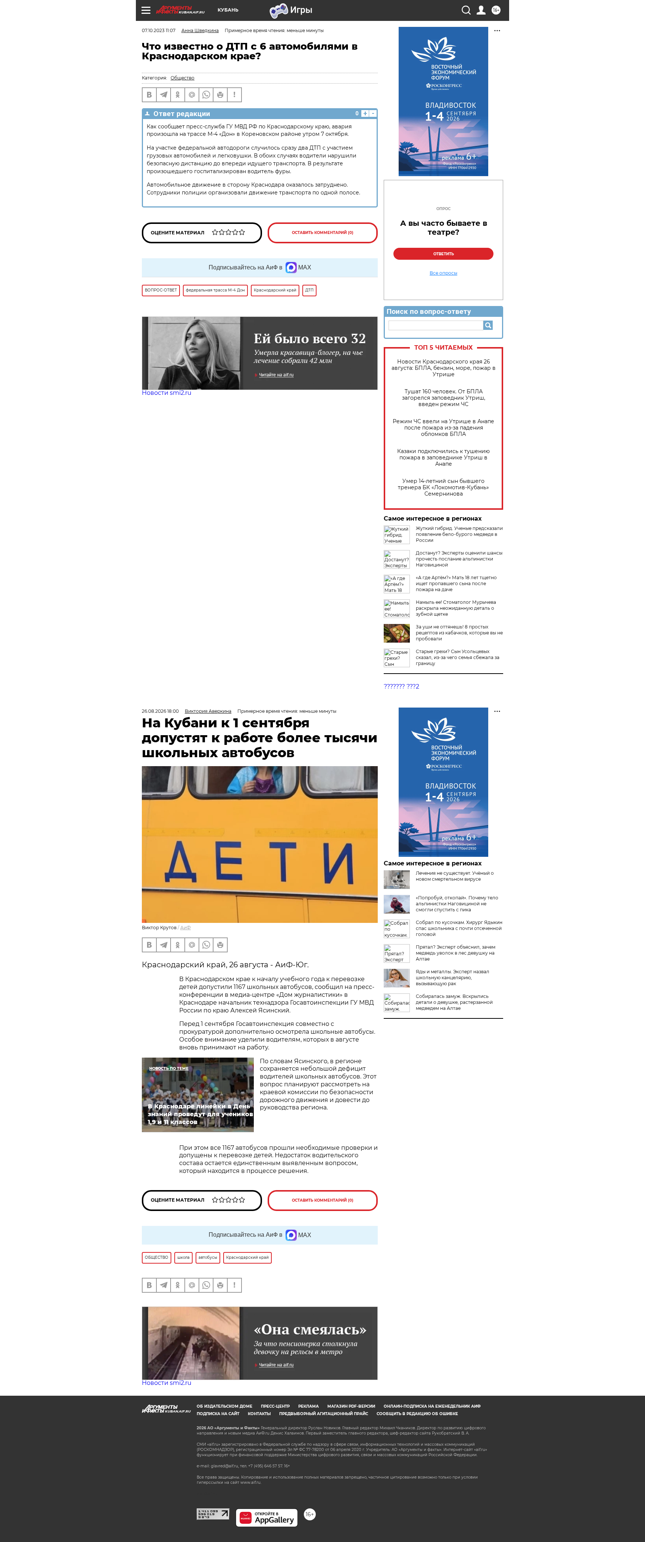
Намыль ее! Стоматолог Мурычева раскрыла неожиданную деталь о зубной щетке (456, 608)
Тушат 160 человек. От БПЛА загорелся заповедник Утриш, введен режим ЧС (443, 398)
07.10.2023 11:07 (158, 30)
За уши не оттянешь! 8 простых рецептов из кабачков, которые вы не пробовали (459, 633)
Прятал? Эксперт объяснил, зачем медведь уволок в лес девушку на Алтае (455, 953)
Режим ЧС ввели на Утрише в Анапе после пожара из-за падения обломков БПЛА (443, 427)
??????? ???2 (401, 686)
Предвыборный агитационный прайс (323, 1413)
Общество (182, 78)
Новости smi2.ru (166, 392)
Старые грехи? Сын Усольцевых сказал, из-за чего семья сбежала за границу (457, 657)
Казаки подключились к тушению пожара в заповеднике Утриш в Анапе (443, 457)
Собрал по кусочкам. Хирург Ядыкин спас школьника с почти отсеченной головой (459, 928)
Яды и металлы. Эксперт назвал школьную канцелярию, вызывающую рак (452, 977)
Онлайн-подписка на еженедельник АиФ (432, 1406)
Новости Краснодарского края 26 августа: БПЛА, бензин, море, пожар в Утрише (444, 368)
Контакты (259, 1413)
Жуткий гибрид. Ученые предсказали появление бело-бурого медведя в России (459, 534)
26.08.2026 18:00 (160, 711)
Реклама (308, 1406)
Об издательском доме (224, 1406)
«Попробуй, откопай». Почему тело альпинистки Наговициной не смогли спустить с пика (457, 903)
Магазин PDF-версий (351, 1406)
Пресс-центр (275, 1406)
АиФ (185, 927)
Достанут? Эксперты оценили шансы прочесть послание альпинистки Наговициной (459, 559)
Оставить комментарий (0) (322, 232)
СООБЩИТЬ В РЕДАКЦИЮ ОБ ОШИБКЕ (417, 1413)
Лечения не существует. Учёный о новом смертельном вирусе (455, 876)
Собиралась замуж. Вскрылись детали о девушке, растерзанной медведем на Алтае (454, 1002)
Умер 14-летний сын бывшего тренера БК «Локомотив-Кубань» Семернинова (443, 487)
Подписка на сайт (218, 1413)
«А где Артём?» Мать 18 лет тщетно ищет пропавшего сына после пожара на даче (456, 583)
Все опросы (443, 273)
